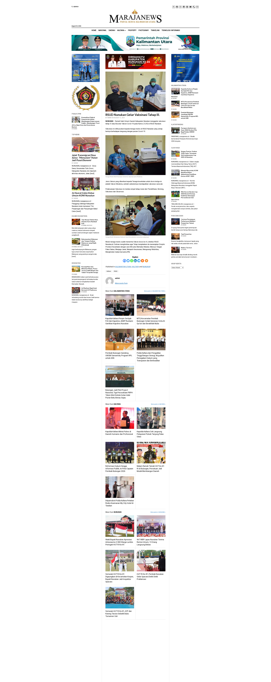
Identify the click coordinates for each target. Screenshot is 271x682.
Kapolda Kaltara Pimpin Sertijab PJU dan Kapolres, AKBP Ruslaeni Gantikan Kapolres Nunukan (119, 321)
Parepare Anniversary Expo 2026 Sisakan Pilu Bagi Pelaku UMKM (189, 130)
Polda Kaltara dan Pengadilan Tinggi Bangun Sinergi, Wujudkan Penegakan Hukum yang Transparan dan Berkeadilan (150, 357)
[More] (146, 260)
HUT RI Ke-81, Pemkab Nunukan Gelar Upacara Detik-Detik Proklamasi (150, 576)
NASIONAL (102, 30)
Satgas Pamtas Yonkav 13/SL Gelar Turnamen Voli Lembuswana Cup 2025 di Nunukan (189, 154)
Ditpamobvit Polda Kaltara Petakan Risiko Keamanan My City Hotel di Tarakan (119, 503)
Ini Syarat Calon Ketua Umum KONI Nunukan (83, 194)
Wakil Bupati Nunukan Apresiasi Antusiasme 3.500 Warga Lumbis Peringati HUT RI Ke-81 (119, 542)
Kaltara (109, 271)
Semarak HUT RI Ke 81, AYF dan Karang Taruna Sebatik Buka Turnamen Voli (118, 613)
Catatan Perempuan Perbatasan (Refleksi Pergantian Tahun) (188, 221)
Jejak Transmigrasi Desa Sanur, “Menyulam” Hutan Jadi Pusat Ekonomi (84, 157)
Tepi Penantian (186, 234)
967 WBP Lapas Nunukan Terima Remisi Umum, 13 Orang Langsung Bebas (150, 542)
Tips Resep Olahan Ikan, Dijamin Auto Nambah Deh (89, 221)
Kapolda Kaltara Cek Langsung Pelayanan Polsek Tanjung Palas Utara (150, 434)
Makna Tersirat (186, 248)
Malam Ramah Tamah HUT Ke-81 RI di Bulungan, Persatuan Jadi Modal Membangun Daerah (150, 468)
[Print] (142, 260)
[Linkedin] (135, 260)
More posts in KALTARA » (158, 404)
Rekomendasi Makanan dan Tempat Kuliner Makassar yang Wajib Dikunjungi (89, 242)
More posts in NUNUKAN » (158, 512)
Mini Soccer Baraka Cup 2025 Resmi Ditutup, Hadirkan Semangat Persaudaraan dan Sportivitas (184, 195)
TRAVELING (155, 30)
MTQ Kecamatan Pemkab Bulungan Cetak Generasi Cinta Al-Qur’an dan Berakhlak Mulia (151, 321)
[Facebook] (124, 260)
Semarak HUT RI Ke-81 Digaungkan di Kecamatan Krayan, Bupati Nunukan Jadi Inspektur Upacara (119, 578)
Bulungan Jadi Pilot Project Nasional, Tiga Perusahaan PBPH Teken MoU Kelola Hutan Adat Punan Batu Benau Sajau (119, 394)
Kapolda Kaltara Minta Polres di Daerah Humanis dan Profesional (119, 432)
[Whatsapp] (131, 260)
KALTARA (120, 30)
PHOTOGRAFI (143, 30)
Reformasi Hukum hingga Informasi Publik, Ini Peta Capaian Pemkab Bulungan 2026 (119, 468)
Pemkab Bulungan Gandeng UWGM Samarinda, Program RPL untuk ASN (118, 355)
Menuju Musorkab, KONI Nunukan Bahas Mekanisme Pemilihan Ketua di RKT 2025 (189, 173)
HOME (93, 30)
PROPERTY (132, 30)
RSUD (115, 271)
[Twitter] (128, 260)
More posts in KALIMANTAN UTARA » (155, 291)
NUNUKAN (146, 267)
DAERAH (112, 30)
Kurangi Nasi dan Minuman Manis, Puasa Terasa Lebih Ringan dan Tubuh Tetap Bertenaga (89, 269)
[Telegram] (138, 260)
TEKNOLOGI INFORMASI (171, 30)
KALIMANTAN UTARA (123, 267)
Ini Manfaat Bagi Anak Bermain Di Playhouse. (89, 289)
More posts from (121, 283)
